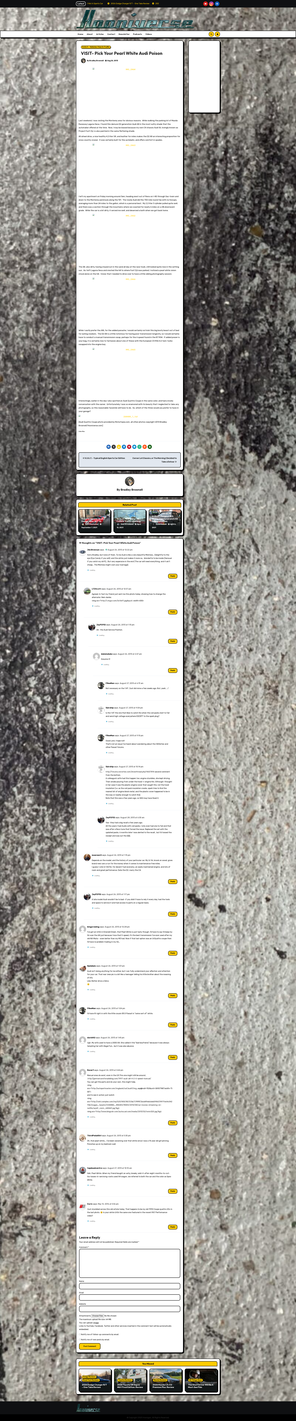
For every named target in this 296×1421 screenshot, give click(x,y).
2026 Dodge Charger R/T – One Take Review (94, 1386)
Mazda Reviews (160, 1380)
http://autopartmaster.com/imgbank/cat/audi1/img (114, 1088)
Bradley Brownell (132, 489)
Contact (111, 34)
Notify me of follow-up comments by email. (100, 1334)
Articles (100, 34)
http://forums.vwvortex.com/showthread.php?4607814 (130, 772)
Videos (148, 34)
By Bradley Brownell (95, 61)
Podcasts (137, 34)
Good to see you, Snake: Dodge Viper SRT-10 (93, 520)
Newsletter (124, 34)
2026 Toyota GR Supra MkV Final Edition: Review (130, 1386)
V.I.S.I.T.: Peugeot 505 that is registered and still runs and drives (165, 519)
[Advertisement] (204, 77)
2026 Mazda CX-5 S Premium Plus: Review (163, 1386)
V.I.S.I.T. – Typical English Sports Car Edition (105, 458)
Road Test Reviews (91, 1380)
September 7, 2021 (89, 528)
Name (81, 1281)
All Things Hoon (195, 1380)
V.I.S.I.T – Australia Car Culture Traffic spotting (128, 520)
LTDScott (96, 589)
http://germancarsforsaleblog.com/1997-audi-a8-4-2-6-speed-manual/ (119, 1078)
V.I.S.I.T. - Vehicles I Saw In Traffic (96, 47)
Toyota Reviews (125, 1380)
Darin (89, 1204)
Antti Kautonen (92, 524)
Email (81, 1293)
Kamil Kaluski (161, 524)
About (90, 34)
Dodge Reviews (89, 1377)
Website (82, 1304)
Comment (84, 1247)
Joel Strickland (127, 524)
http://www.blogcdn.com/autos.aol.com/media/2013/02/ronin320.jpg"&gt (128, 1111)
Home (80, 34)
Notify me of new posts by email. (95, 1340)
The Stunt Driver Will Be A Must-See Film (200, 1386)
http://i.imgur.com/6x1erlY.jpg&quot (116, 601)
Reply (172, 576)
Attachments (85, 1316)
